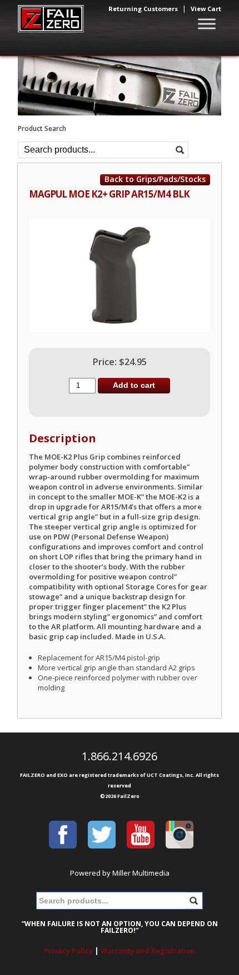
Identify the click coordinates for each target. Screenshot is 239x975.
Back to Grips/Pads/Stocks (155, 179)
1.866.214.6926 (119, 756)
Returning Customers (143, 8)
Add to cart (134, 385)
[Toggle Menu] (207, 24)
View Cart (206, 8)
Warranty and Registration (148, 951)
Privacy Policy (68, 951)
